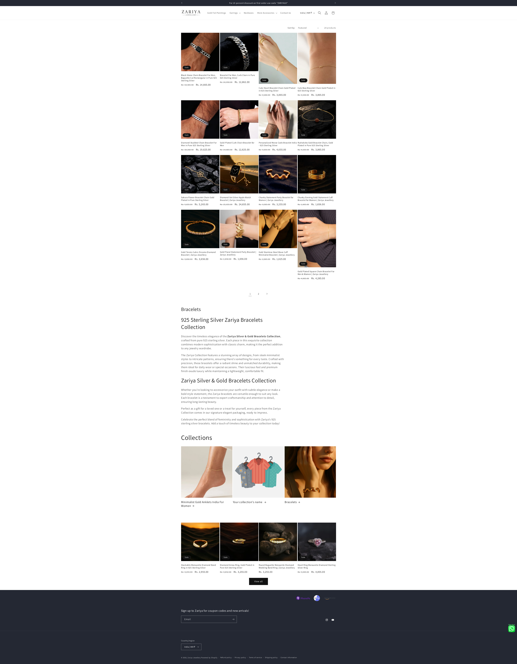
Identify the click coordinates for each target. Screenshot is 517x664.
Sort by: (291, 27)
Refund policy (226, 657)
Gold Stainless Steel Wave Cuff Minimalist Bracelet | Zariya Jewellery (277, 253)
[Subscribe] (233, 619)
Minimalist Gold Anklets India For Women (202, 504)
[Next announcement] (335, 3)
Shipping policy (271, 657)
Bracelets (291, 502)
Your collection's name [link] (248, 502)
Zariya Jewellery (194, 658)
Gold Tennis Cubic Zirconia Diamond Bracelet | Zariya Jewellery (198, 253)
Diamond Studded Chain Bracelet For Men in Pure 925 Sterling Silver (199, 144)
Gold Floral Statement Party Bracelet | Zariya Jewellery (238, 253)
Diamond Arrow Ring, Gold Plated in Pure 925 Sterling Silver (237, 566)
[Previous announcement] (182, 3)
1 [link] (250, 293)
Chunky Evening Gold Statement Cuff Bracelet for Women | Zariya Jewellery (316, 198)
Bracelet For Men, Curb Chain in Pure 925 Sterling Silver (237, 76)
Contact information (289, 657)
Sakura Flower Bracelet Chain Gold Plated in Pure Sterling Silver (197, 198)
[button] (235, 13)
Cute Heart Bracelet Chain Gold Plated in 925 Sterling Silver (277, 89)
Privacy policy (240, 657)
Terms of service (255, 657)
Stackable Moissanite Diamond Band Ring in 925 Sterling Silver (198, 566)
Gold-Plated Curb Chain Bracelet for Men (237, 144)
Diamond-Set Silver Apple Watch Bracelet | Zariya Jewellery (235, 198)
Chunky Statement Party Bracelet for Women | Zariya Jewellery (276, 198)
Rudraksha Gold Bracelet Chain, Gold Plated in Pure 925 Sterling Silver (315, 144)
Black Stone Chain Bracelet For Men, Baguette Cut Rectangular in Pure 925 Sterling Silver (199, 78)
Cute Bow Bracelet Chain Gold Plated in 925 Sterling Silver (316, 89)
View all (258, 581)
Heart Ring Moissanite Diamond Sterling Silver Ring (317, 566)
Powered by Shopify (209, 658)
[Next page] (266, 293)
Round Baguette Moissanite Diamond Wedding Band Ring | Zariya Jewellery (277, 566)
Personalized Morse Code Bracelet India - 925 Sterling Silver (278, 144)
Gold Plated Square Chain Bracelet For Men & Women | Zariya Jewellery (316, 272)
